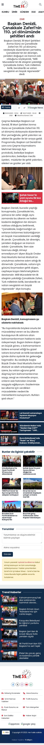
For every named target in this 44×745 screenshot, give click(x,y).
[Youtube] (26, 684)
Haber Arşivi (31, 715)
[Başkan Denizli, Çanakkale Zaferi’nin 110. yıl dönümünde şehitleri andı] (22, 92)
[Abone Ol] (35, 107)
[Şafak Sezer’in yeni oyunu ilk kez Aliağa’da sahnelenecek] (32, 460)
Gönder (7, 554)
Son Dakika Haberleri (7, 716)
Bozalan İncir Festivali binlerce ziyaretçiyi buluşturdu (9, 516)
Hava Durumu (32, 693)
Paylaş (7, 107)
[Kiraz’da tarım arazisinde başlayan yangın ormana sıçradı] (32, 483)
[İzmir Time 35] (21, 4)
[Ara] (40, 4)
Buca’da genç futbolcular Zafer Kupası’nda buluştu (31, 515)
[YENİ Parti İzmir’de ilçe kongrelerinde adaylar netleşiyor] (11, 483)
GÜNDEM (24, 12)
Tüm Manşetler (32, 707)
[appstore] (14, 724)
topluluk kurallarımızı (26, 562)
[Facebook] (13, 684)
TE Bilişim (28, 740)
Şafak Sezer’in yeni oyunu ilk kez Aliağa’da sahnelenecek (31, 471)
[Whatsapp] (31, 684)
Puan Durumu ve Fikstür (10, 708)
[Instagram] (22, 684)
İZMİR (14, 12)
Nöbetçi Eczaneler (12, 693)
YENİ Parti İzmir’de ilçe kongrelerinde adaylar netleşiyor (10, 493)
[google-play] (28, 724)
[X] (17, 684)
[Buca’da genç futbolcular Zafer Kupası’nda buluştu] (32, 506)
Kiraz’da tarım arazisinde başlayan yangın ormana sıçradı (32, 494)
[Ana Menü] (3, 4)
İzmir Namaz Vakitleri (9, 700)
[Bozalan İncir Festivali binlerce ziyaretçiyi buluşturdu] (11, 506)
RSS (7, 732)
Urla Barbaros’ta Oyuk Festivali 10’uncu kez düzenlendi (9, 471)
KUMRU (5, 12)
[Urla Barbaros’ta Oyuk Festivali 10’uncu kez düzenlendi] (11, 460)
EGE (34, 12)
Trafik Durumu (32, 699)
